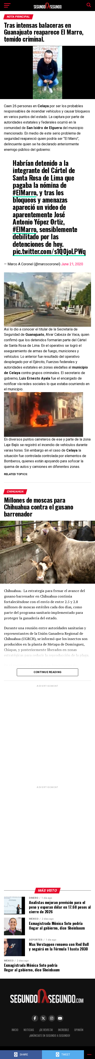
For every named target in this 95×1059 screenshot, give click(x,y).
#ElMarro (24, 192)
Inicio (15, 1030)
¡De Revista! (46, 1030)
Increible (63, 1030)
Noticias (29, 1030)
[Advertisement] (47, 735)
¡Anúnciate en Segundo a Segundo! (49, 1035)
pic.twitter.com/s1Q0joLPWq (49, 251)
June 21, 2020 (72, 264)
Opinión (78, 1030)
